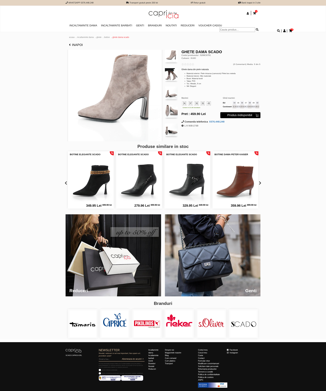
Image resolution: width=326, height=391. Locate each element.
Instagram (233, 353)
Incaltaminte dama (83, 25)
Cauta (200, 355)
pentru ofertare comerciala (109, 370)
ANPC (200, 380)
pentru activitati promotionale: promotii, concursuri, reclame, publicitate (122, 373)
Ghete (98, 37)
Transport (169, 363)
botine (107, 37)
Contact (201, 358)
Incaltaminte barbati (116, 25)
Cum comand (170, 358)
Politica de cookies (206, 377)
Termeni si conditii (205, 372)
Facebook (233, 350)
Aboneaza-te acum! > (133, 359)
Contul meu (203, 350)
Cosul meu (202, 353)
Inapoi (77, 45)
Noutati (171, 25)
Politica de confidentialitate (209, 374)
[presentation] (66, 183)
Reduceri (188, 25)
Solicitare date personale (208, 366)
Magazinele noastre (173, 353)
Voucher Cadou (210, 25)
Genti (140, 25)
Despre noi (169, 350)
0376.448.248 (217, 121)
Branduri (155, 25)
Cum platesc (170, 361)
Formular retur (204, 361)
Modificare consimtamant (208, 363)
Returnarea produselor (207, 369)
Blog (167, 355)
